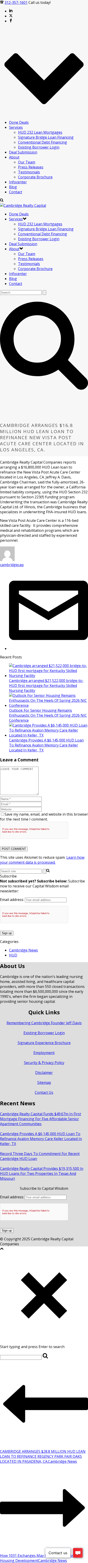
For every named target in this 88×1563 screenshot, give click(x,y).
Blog (13, 186)
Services (16, 127)
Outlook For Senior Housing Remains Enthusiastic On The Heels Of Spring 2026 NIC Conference (48, 715)
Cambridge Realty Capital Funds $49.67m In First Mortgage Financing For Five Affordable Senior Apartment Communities (40, 1118)
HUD (13, 955)
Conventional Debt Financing (42, 142)
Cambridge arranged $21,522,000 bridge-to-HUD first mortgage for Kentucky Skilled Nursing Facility (46, 685)
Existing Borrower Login (38, 147)
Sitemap (44, 1082)
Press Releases (30, 167)
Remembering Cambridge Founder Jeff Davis (44, 1022)
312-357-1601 (16, 2)
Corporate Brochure (35, 177)
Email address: (12, 899)
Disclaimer (44, 1072)
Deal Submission (23, 152)
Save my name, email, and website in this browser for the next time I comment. (44, 817)
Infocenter (18, 182)
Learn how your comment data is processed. (42, 860)
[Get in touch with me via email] (48, 648)
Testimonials (29, 172)
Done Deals (19, 122)
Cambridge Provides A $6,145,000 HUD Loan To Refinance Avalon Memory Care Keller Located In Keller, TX (46, 745)
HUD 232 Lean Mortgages (40, 132)
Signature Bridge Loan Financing (46, 137)
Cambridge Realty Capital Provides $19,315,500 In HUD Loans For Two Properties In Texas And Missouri (41, 1173)
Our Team (26, 162)
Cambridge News (23, 950)
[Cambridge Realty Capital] (23, 205)
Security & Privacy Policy (44, 1062)
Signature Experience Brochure (44, 1042)
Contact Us (44, 1092)
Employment (44, 1052)
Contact (15, 191)
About (14, 157)
